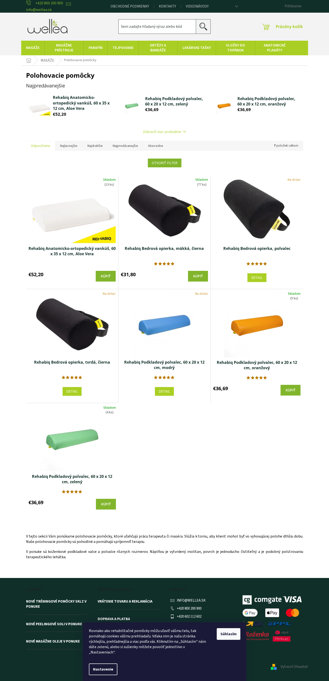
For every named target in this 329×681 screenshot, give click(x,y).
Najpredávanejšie (125, 145)
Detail (257, 277)
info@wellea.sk (191, 600)
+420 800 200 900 (189, 608)
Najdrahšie (95, 145)
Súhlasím (228, 634)
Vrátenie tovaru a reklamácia (125, 601)
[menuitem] (32, 48)
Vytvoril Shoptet (294, 666)
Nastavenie (103, 669)
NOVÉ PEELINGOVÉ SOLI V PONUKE (54, 624)
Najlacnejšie (68, 145)
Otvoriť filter (165, 163)
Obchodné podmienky (130, 6)
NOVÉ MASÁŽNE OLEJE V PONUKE (53, 641)
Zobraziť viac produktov (162, 131)
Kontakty (167, 6)
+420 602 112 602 (189, 616)
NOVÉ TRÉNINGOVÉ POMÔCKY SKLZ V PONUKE (56, 604)
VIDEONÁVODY (197, 6)
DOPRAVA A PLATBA (114, 619)
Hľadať (205, 26)
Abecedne (155, 145)
